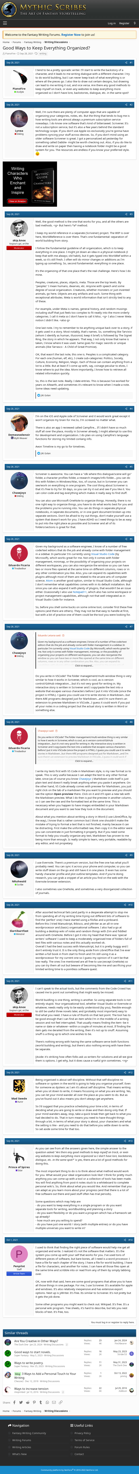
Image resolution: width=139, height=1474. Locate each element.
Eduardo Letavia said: (49, 635)
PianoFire (10, 53)
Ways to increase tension (31, 1389)
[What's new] (134, 23)
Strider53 (122, 1354)
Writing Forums (21, 1440)
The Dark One (21, 1344)
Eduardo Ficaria (19, 565)
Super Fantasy (21, 1355)
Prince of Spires (19, 1167)
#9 (131, 855)
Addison (123, 1391)
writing (42, 53)
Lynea (19, 130)
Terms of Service (84, 1440)
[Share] (126, 63)
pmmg (123, 1376)
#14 (130, 1239)
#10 (130, 904)
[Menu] (5, 23)
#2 (131, 104)
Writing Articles (21, 1447)
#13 (130, 1140)
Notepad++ (80, 592)
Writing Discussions (54, 1344)
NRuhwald (19, 881)
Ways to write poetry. (28, 1363)
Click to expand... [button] (84, 665)
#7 (131, 626)
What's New (19, 1454)
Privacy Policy (82, 1433)
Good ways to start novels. (32, 1352)
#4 (131, 408)
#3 (131, 214)
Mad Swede (19, 1098)
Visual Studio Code (102, 554)
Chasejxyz (19, 492)
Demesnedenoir (19, 434)
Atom (49, 580)
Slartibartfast (19, 931)
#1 (131, 62)
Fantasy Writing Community (29, 1433)
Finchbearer (121, 1343)
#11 (130, 981)
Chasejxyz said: (46, 730)
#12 (130, 1072)
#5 (131, 466)
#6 (131, 539)
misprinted (19, 1392)
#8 (131, 722)
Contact (79, 1454)
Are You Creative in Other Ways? (36, 1341)
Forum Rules (82, 1447)
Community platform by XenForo (69, 1470)
